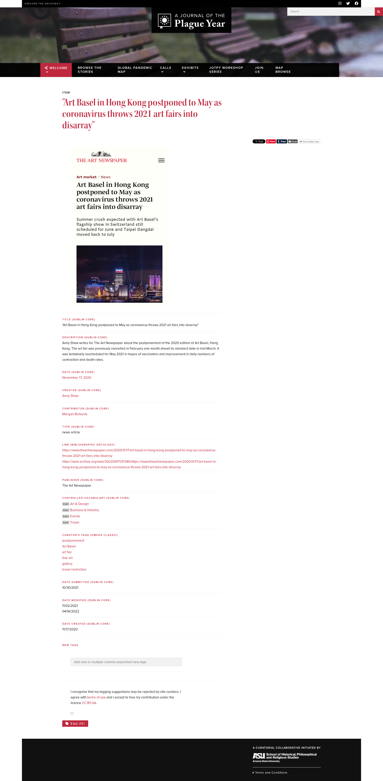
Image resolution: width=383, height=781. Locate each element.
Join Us (259, 70)
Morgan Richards (74, 414)
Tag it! (77, 723)
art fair (67, 552)
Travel (74, 522)
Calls (166, 68)
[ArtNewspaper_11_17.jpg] (119, 150)
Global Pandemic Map (135, 70)
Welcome (58, 68)
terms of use (96, 697)
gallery (67, 564)
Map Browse (283, 70)
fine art (67, 558)
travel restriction (74, 569)
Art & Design (79, 504)
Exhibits (190, 68)
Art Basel (69, 546)
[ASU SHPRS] (285, 761)
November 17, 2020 (76, 378)
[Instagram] (340, 4)
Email (294, 141)
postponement (73, 540)
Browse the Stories (90, 70)
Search (379, 11)
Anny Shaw (70, 396)
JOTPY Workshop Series (226, 70)
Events (75, 516)
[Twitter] (348, 4)
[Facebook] (355, 4)
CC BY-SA (89, 703)
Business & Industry (84, 510)
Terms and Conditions (270, 772)
